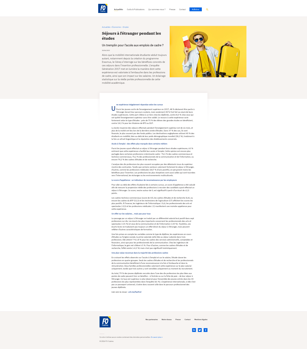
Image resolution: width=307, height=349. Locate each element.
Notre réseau (167, 320)
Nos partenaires (152, 320)
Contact (182, 9)
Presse (172, 9)
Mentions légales (200, 320)
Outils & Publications (136, 9)
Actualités (118, 9)
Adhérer (195, 9)
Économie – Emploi (120, 27)
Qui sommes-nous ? (156, 9)
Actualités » (107, 27)
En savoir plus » (156, 337)
